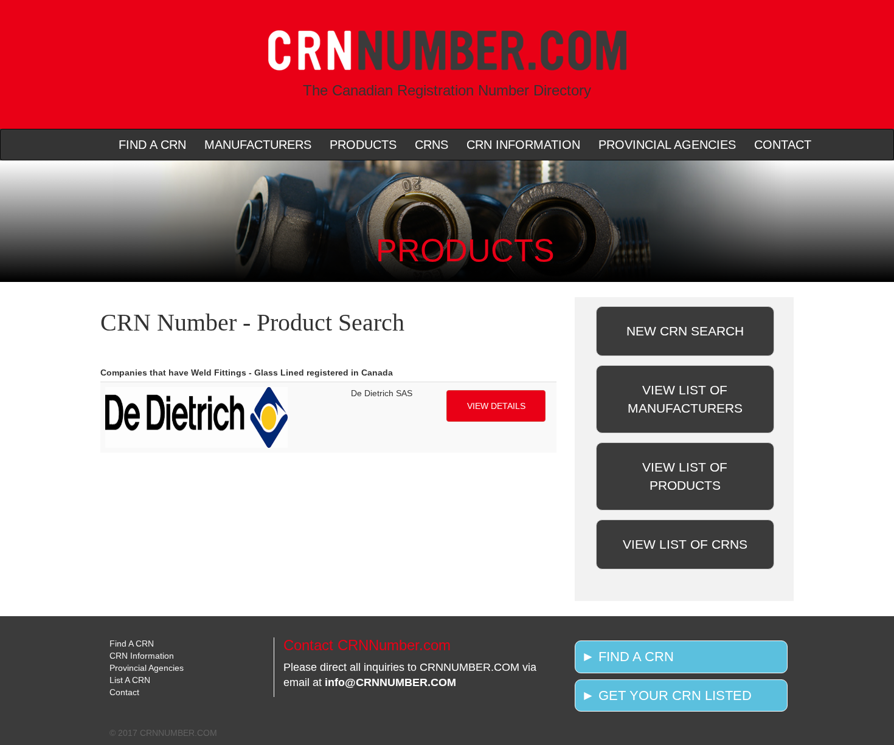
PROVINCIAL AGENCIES (667, 144)
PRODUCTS (363, 144)
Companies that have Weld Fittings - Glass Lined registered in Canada (246, 372)
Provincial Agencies (146, 668)
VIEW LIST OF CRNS (685, 544)
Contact (124, 692)
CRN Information (141, 656)
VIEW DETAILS (496, 406)
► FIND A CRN (627, 656)
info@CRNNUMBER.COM (390, 682)
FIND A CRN (152, 144)
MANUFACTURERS (257, 144)
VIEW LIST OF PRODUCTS (684, 476)
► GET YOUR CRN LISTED (666, 695)
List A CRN (129, 680)
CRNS (431, 144)
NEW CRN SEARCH (685, 331)
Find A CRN (131, 643)
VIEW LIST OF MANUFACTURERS (685, 399)
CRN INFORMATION (523, 144)
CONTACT (782, 144)
